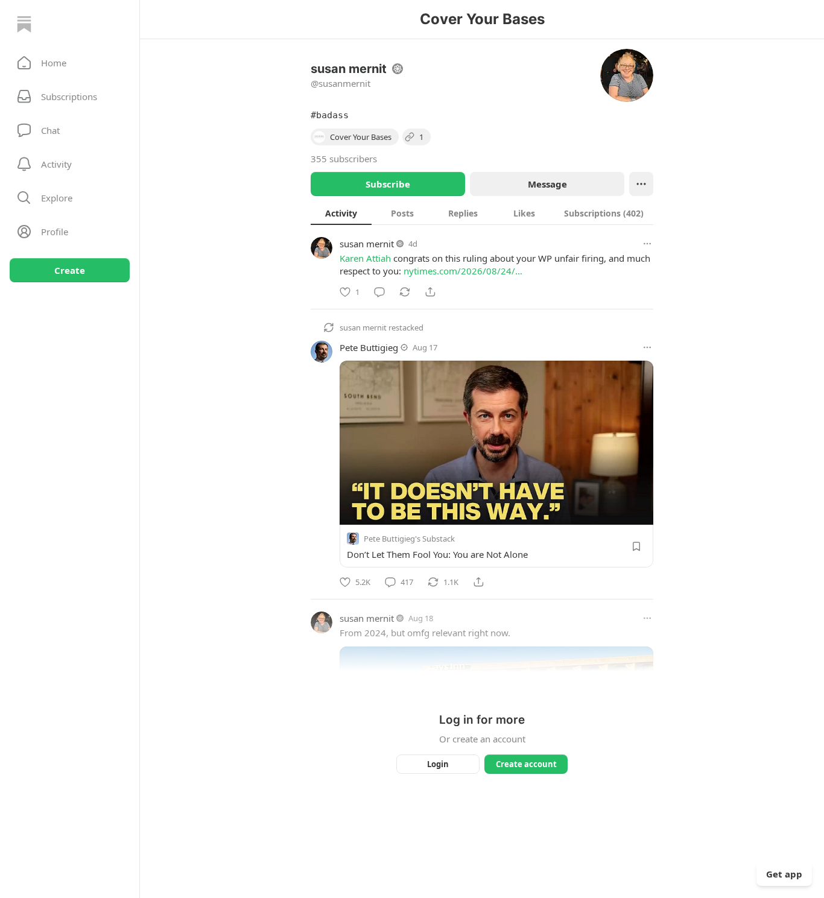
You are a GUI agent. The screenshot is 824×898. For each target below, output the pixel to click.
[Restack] (405, 292)
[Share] (430, 292)
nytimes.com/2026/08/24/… (463, 271)
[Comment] (379, 292)
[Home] (24, 24)
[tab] (341, 213)
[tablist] (482, 213)
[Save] (636, 546)
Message (547, 184)
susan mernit (367, 244)
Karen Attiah (365, 258)
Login (438, 764)
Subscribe (388, 184)
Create (69, 270)
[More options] (647, 243)
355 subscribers (344, 159)
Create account (526, 764)
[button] (70, 62)
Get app (784, 874)
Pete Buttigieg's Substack (409, 538)
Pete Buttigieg (369, 347)
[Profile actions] (641, 184)
